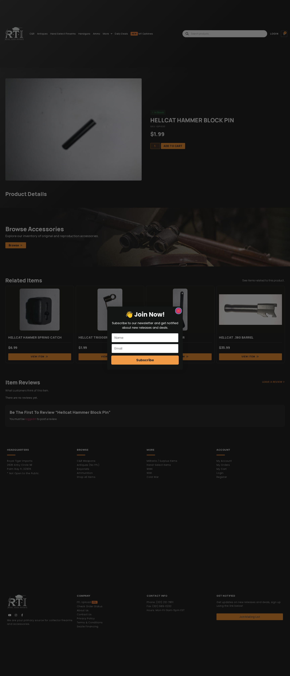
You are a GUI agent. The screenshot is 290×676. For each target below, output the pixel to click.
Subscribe (145, 360)
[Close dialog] (178, 311)
